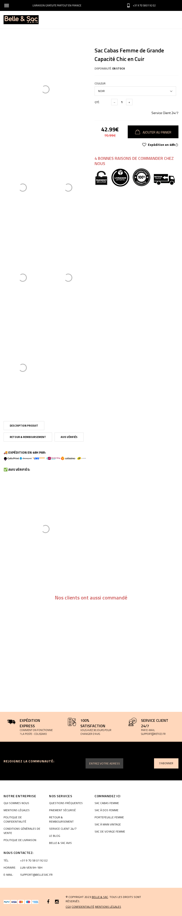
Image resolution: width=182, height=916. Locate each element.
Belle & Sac (100, 897)
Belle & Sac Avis (60, 843)
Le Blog (54, 836)
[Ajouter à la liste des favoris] (144, 144)
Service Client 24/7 (164, 112)
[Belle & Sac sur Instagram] (56, 902)
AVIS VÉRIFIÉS (69, 437)
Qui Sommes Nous (16, 803)
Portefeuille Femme (109, 817)
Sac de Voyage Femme (110, 831)
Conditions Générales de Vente (22, 831)
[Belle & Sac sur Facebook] (48, 902)
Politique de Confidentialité (15, 819)
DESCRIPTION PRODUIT (24, 426)
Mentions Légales (17, 810)
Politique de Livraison (20, 840)
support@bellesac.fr (36, 875)
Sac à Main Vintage (108, 824)
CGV (68, 906)
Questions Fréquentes (66, 803)
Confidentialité (83, 906)
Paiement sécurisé (62, 810)
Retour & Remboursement (28, 437)
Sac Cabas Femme (107, 803)
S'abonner (166, 763)
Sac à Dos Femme (106, 810)
